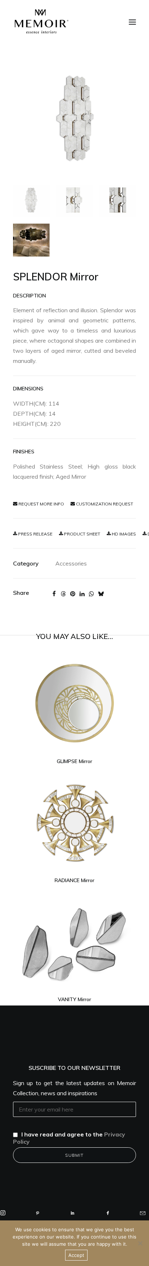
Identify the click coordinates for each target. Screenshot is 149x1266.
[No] (140, 1243)
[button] (132, 22)
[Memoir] (41, 21)
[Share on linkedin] (82, 593)
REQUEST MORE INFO (40, 504)
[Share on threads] (63, 593)
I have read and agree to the (69, 1138)
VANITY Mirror (74, 999)
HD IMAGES (123, 534)
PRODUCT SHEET (81, 534)
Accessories (71, 563)
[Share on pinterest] (72, 593)
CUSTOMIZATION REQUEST (104, 504)
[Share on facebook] (54, 593)
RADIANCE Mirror (74, 880)
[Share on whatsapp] (91, 593)
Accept (76, 1255)
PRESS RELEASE (34, 534)
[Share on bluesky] (101, 593)
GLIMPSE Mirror (74, 761)
